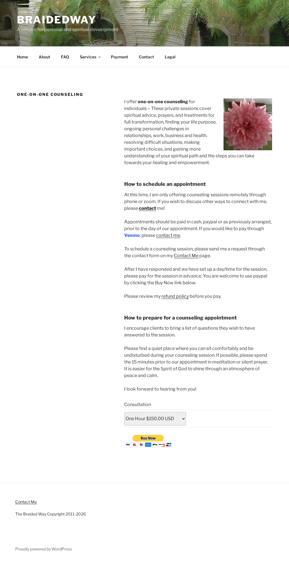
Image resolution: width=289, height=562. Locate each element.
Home (22, 56)
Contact (146, 56)
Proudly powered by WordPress (43, 548)
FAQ (65, 56)
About (44, 56)
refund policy (175, 296)
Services (88, 56)
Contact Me (186, 255)
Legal (170, 56)
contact (147, 208)
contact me (168, 235)
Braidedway (57, 20)
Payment (119, 56)
